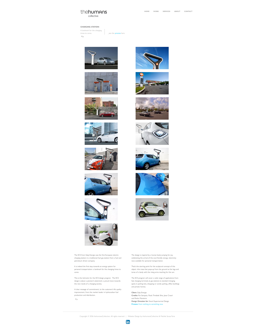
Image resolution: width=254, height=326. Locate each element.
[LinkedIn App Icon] (128, 322)
